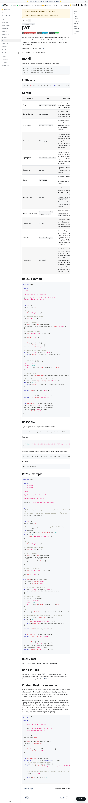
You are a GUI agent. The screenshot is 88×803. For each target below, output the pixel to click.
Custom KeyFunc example (78, 32)
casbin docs (53, 15)
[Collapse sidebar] (10, 801)
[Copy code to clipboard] (67, 68)
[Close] (86, 1)
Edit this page (28, 789)
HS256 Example (78, 19)
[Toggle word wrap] (64, 85)
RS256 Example (78, 24)
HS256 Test (76, 21)
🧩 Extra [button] (19, 5)
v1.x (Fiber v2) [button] (64, 5)
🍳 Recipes (33, 5)
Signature (76, 14)
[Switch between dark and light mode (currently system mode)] (81, 5)
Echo (42, 48)
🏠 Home (13, 5)
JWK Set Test (77, 29)
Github (57, 1)
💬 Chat (55, 5)
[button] (78, 6)
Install (75, 11)
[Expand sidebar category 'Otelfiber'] (19, 53)
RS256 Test (76, 26)
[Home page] (23, 20)
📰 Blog (39, 5)
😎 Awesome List (47, 5)
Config (75, 16)
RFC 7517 (45, 679)
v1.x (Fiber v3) (51, 11)
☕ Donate (27, 5)
